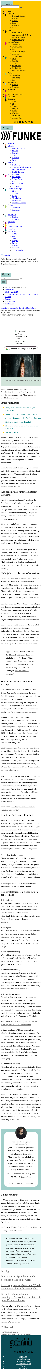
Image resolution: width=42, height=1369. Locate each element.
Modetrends (16, 44)
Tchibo (14, 101)
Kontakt (23, 1366)
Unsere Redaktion (23, 1359)
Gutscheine (12, 99)
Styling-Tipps (17, 46)
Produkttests (9, 304)
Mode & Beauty (13, 42)
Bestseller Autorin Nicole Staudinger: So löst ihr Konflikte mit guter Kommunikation (21, 1297)
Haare (14, 49)
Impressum (23, 1356)
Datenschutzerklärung (23, 1361)
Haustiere (15, 25)
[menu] (3, 282)
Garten (14, 23)
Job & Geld (12, 82)
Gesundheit (16, 75)
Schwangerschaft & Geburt (21, 35)
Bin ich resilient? (12, 432)
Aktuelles (11, 11)
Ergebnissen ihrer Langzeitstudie (25, 733)
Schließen (9, 4)
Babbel (14, 110)
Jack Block (5, 696)
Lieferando (16, 115)
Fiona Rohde (18, 335)
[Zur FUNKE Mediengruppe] (21, 139)
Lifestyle (11, 13)
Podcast (8, 299)
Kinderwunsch (17, 32)
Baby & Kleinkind (18, 37)
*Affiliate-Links (7, 1327)
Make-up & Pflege (18, 51)
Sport (14, 80)
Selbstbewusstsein (24, 1334)
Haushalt (15, 20)
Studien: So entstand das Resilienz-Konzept (23, 418)
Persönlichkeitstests (19, 70)
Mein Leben (16, 65)
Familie (10, 30)
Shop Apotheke (17, 118)
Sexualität (15, 61)
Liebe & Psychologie (15, 56)
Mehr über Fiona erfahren (22, 1183)
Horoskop (11, 89)
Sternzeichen (9, 289)
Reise (14, 28)
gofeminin (4, 308)
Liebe (14, 58)
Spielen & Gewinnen (15, 94)
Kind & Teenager (18, 39)
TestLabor (11, 96)
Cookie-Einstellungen (23, 1363)
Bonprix (15, 108)
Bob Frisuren (10, 301)
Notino (14, 106)
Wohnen (15, 18)
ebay (13, 103)
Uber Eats (15, 113)
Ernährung (16, 77)
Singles (14, 63)
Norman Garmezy (29, 712)
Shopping (15, 54)
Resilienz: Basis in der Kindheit (18, 421)
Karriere (15, 84)
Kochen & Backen (18, 16)
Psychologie (16, 68)
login (2, 268)
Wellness (11, 73)
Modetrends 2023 (11, 292)
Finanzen (15, 87)
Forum (10, 92)
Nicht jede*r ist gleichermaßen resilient (21, 414)
